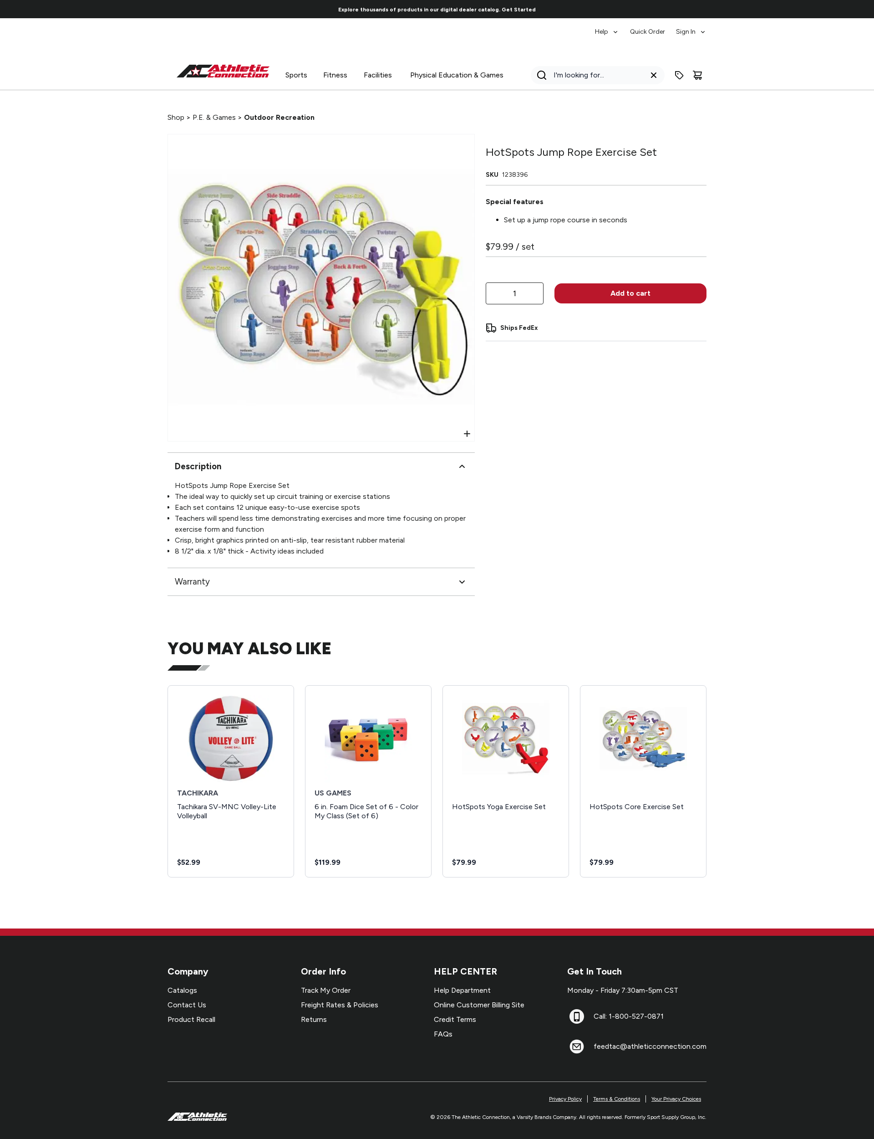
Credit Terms (455, 1019)
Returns (314, 1019)
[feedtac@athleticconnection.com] (576, 1046)
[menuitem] (607, 27)
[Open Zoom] (467, 433)
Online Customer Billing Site (479, 1004)
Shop (176, 117)
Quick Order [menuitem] (647, 32)
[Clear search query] (654, 75)
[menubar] (650, 27)
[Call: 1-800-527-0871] (576, 1016)
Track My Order (326, 990)
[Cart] (697, 75)
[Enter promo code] (679, 75)
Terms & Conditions (616, 1099)
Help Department (462, 990)
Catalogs (182, 990)
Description (198, 466)
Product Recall (191, 1019)
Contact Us (187, 1004)
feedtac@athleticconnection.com (650, 1046)
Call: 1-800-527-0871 (629, 1016)
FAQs (443, 1034)
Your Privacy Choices (676, 1099)
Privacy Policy (565, 1099)
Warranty (192, 581)
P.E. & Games (214, 117)
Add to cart (630, 293)
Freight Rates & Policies (339, 1004)
